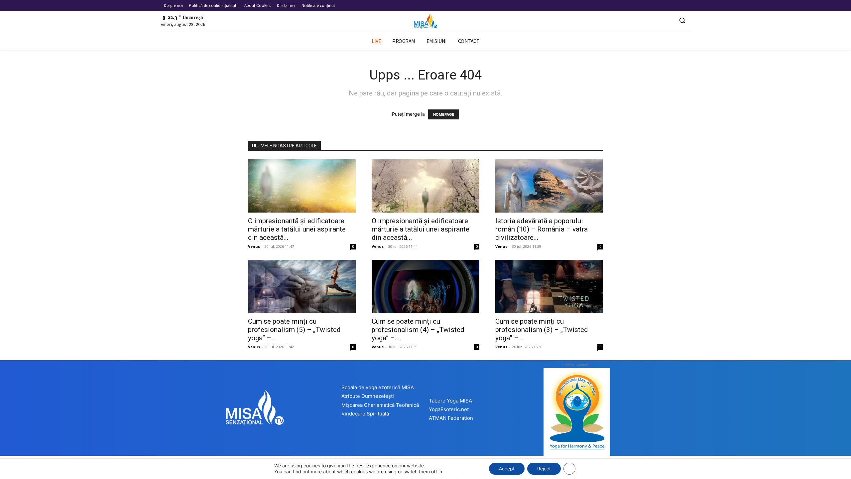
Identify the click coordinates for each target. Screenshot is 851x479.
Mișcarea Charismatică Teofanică (380, 405)
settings (452, 471)
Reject (544, 468)
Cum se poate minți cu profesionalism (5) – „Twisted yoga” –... (294, 329)
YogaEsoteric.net (449, 409)
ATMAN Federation (451, 418)
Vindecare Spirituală (365, 413)
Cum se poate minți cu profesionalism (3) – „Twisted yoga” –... (541, 329)
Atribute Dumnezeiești (367, 396)
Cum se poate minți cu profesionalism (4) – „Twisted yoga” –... (418, 329)
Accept (507, 468)
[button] (682, 20)
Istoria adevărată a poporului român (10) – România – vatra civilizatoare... (541, 229)
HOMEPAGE (443, 114)
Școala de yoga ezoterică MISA (377, 387)
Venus (254, 246)
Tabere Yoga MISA (450, 401)
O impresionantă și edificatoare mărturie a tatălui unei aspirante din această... (297, 229)
